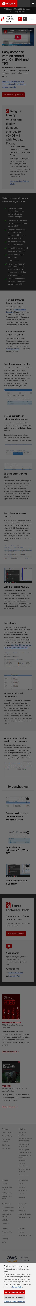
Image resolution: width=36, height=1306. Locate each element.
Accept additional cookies (14, 1292)
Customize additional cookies (14, 1302)
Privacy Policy (17, 1287)
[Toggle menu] (33, 3)
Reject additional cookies (14, 1297)
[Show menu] (32, 19)
